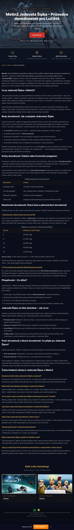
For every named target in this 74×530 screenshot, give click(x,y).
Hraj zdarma (37, 35)
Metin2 (9, 65)
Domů (4, 65)
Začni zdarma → (40, 527)
